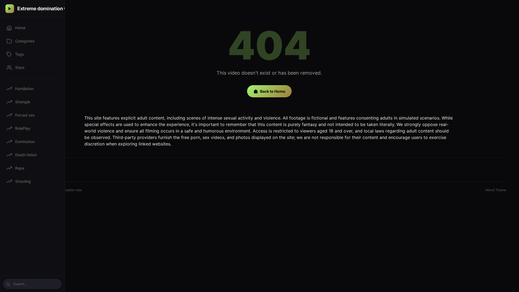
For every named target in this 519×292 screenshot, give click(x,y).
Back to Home (272, 91)
